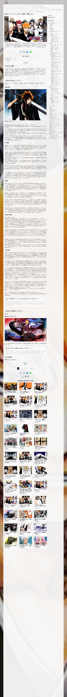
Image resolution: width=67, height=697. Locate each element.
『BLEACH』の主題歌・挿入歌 (53, 138)
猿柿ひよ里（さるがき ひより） (55, 97)
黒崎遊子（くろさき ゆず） (54, 48)
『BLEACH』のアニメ (52, 129)
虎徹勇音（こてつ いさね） (54, 76)
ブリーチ (53, 17)
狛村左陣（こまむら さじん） (55, 64)
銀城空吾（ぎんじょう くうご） (55, 100)
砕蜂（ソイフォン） (53, 61)
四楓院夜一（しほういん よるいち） (56, 53)
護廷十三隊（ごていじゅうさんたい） (55, 125)
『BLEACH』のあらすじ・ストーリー (10, 59)
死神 (50, 108)
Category (46, 2)
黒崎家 (51, 43)
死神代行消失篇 (52, 28)
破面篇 (8, 63)
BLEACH (50, 17)
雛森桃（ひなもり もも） (54, 77)
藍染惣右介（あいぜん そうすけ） (55, 88)
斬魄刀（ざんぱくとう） (53, 109)
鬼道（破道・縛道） (52, 110)
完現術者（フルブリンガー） (54, 98)
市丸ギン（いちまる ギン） (54, 89)
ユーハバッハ (53, 104)
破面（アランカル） (52, 116)
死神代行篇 (8, 60)
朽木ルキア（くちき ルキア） (55, 36)
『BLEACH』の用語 (51, 106)
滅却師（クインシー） (53, 113)
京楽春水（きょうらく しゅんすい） (56, 59)
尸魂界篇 (51, 26)
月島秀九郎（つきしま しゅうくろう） (56, 101)
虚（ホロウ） (51, 112)
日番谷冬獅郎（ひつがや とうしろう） (56, 66)
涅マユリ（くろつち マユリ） (55, 68)
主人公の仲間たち (52, 35)
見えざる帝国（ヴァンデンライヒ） (54, 102)
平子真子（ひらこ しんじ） (54, 96)
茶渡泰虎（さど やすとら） (54, 39)
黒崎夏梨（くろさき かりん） (55, 49)
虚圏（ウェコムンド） (53, 126)
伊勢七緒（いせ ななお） (54, 80)
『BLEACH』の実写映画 (52, 130)
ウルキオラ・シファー (54, 92)
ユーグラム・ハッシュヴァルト (55, 105)
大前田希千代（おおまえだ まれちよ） (56, 73)
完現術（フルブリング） (53, 117)
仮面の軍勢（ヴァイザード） (54, 94)
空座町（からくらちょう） (53, 122)
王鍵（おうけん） (52, 121)
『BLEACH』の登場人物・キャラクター (54, 31)
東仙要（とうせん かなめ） (54, 90)
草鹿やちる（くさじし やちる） (55, 84)
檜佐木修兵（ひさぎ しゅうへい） (55, 81)
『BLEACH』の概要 (8, 58)
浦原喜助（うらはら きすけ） (55, 52)
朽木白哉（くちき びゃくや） (55, 58)
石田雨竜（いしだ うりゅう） (55, 40)
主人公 (51, 32)
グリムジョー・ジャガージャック (55, 93)
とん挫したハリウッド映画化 (54, 135)
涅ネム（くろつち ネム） (54, 85)
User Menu (51, 2)
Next (32, 368)
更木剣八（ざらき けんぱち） (55, 67)
